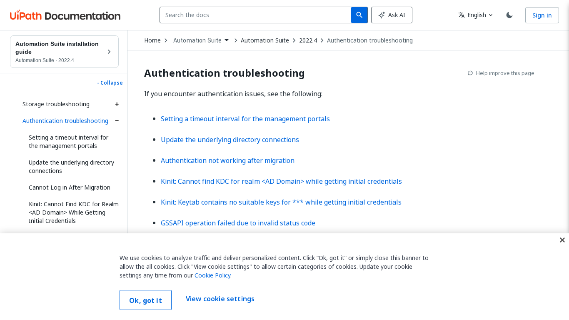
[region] (284, 276)
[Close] (562, 240)
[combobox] (257, 15)
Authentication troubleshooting (65, 120)
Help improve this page (505, 73)
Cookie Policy (212, 275)
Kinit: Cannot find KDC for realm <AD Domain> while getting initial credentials (281, 181)
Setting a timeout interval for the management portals (68, 141)
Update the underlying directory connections (71, 166)
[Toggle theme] (509, 15)
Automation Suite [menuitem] (197, 40)
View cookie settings (220, 299)
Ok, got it (145, 300)
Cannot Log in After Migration (69, 187)
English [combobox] (472, 14)
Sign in (542, 15)
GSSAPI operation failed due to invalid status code (238, 223)
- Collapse (110, 83)
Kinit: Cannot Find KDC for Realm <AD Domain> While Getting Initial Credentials (74, 212)
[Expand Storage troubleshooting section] (117, 104)
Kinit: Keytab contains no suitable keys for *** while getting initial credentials (281, 202)
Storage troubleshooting (56, 104)
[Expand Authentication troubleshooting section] (117, 121)
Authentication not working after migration (227, 160)
